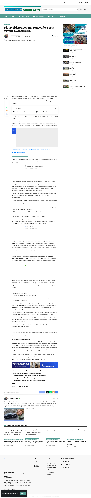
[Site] (57, 399)
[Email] (55, 36)
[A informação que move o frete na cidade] (35, 365)
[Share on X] (53, 36)
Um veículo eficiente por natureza (45, 111)
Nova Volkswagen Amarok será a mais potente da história (29, 380)
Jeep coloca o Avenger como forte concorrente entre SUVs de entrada (76, 443)
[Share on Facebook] (51, 36)
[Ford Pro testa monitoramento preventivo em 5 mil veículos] (66, 62)
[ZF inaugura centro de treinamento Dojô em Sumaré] (66, 68)
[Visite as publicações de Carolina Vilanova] (6, 398)
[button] (23, 493)
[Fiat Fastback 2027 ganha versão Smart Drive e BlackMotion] (35, 434)
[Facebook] (61, 462)
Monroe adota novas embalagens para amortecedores (28, 371)
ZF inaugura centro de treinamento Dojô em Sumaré (27, 378)
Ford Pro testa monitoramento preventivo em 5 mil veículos (22, 2)
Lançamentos (29, 439)
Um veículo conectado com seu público (24, 111)
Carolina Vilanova (15, 35)
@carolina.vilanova (30, 408)
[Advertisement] (35, 137)
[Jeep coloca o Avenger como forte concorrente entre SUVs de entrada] (77, 434)
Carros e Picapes (8, 439)
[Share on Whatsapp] (7, 107)
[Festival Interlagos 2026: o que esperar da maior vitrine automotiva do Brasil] (66, 86)
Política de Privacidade (10, 493)
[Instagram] (68, 462)
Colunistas (70, 439)
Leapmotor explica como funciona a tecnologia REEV (27, 373)
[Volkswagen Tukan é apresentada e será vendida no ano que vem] (14, 434)
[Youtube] (66, 462)
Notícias (7, 24)
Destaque (15, 439)
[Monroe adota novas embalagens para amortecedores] (66, 50)
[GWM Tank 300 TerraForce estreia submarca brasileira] (56, 434)
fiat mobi (26, 386)
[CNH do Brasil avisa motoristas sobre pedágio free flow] (66, 80)
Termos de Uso (5, 494)
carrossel (20, 386)
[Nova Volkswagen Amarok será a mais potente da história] (66, 74)
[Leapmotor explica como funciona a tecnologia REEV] (66, 56)
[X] (63, 462)
